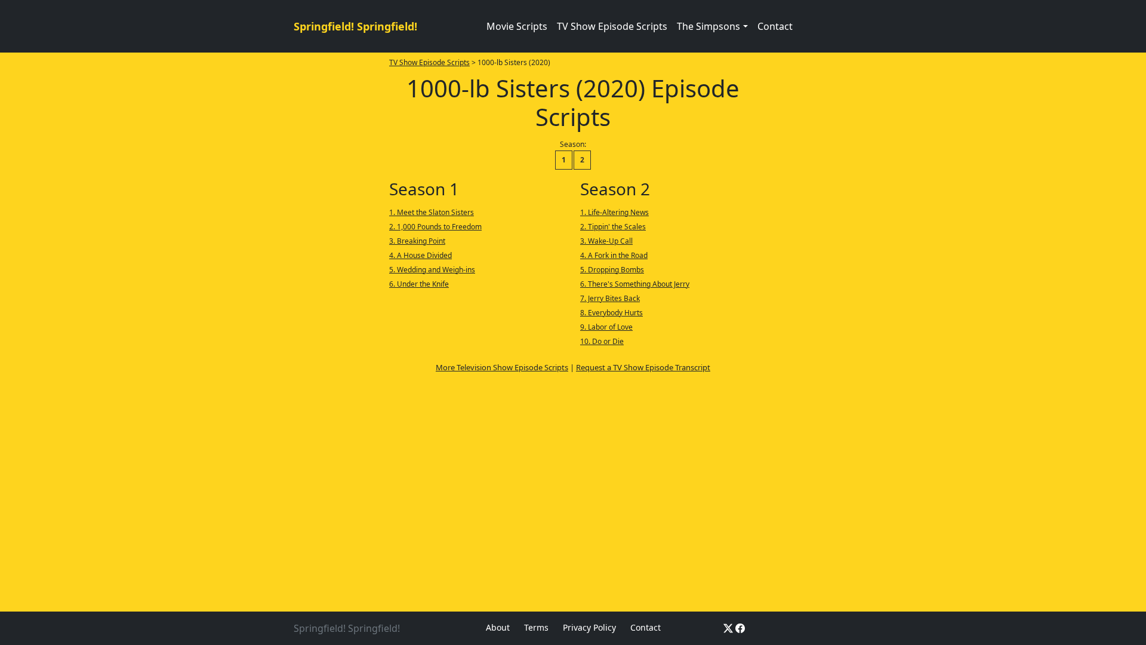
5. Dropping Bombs (612, 270)
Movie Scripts (516, 26)
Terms (536, 627)
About (498, 627)
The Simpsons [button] (708, 26)
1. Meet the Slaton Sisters (431, 212)
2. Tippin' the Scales (613, 227)
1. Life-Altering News (614, 212)
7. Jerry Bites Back (610, 298)
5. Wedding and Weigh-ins (432, 270)
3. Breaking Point (417, 241)
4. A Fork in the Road (614, 255)
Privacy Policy (589, 627)
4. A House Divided (420, 255)
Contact (775, 26)
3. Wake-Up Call (606, 241)
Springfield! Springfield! (355, 26)
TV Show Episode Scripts (612, 26)
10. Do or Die (602, 341)
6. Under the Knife (419, 284)
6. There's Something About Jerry (634, 284)
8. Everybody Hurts (611, 313)
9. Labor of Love (606, 327)
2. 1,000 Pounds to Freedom (435, 227)
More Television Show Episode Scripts (502, 367)
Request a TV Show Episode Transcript (643, 367)
